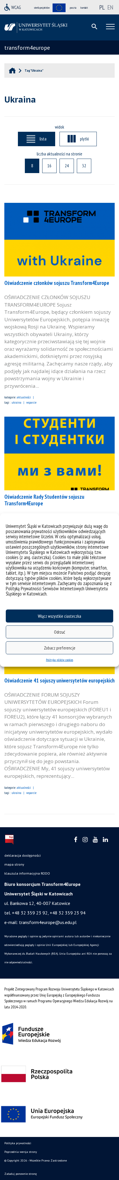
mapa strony (14, 864)
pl (102, 7)
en (110, 7)
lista (43, 139)
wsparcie (31, 402)
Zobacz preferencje (59, 647)
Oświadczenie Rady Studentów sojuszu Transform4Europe (44, 500)
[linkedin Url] (105, 839)
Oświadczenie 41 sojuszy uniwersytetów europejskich (59, 680)
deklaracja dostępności (22, 855)
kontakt (84, 8)
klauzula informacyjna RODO (27, 873)
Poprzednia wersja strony (20, 1152)
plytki (84, 139)
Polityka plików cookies (59, 660)
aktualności (24, 397)
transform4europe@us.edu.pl (48, 922)
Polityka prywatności (17, 1143)
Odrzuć (59, 631)
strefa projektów (42, 8)
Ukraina (16, 402)
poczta (73, 8)
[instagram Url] (85, 839)
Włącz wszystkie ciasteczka (59, 616)
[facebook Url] (75, 839)
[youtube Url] (95, 839)
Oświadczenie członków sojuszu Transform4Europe (56, 282)
